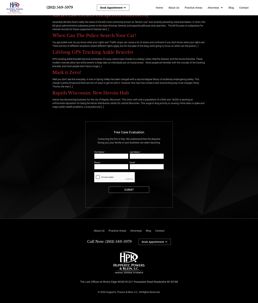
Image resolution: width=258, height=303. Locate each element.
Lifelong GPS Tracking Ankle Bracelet (92, 52)
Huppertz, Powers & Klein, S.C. (122, 292)
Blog (231, 7)
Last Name (135, 152)
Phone (97, 163)
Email (133, 163)
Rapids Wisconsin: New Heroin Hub (90, 92)
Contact (244, 7)
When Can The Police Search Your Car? (94, 35)
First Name (100, 152)
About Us (173, 7)
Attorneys (213, 7)
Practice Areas (193, 7)
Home (159, 7)
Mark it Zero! (66, 72)
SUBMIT (129, 189)
